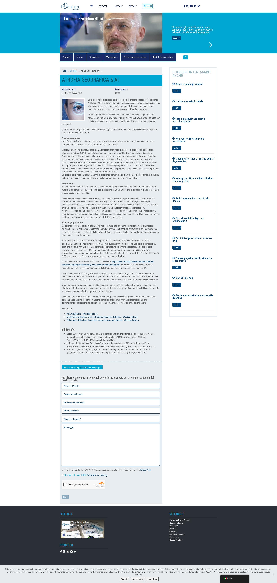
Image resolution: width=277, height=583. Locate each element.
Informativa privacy (97, 475)
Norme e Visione (176, 523)
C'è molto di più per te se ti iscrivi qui (83, 367)
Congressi (112, 57)
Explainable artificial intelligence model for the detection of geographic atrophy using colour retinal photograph (108, 263)
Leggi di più (152, 579)
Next (210, 44)
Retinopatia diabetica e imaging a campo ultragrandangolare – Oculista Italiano (103, 319)
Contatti (103, 6)
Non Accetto (137, 579)
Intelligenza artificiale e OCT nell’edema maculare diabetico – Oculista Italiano (102, 316)
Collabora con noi (176, 534)
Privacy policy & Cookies (179, 520)
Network (172, 528)
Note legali (173, 525)
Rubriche (94, 57)
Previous (66, 44)
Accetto (124, 579)
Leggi (175, 38)
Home (64, 71)
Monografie (174, 537)
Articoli (73, 71)
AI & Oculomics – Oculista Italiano (82, 313)
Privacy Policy (145, 470)
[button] (185, 57)
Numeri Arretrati (176, 539)
